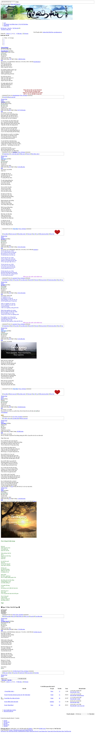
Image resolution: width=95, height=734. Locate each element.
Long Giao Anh (80, 705)
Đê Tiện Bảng (24, 24)
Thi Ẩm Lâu (3, 28)
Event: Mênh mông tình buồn (11, 701)
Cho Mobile (6, 24)
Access (11, 730)
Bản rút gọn (6, 724)
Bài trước (4, 680)
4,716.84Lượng (21, 629)
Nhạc (24, 731)
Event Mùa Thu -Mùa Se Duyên (12, 698)
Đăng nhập (13, 4)
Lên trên (5, 723)
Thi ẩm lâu (3, 731)
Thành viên (28, 731)
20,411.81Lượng (21, 247)
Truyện (36, 731)
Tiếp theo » (19, 33)
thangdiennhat (4, 51)
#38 (2, 432)
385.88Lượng (20, 431)
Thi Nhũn (3, 423)
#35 (2, 294)
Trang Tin (30, 730)
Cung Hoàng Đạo (43, 731)
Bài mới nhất (73, 692)
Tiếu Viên (17, 731)
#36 (2, 340)
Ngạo (2, 490)
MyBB (30, 728)
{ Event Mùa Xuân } (9, 691)
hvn (2, 399)
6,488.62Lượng (21, 59)
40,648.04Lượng (21, 407)
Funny (33, 731)
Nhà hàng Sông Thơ (61, 731)
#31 (2, 60)
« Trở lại (8, 33)
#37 (2, 408)
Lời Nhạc (54, 731)
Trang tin (13, 731)
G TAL (19, 24)
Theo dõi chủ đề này (8, 711)
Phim (21, 731)
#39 (2, 500)
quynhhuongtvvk (58, 32)
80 (59, 705)
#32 (2, 111)
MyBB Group (42, 728)
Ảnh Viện (8, 731)
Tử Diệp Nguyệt (5, 621)
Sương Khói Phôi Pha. (48, 32)
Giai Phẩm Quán (13, 24)
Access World (25, 730)
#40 (2, 630)
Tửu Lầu (9, 28)
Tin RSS (6, 726)
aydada (78, 699)
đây (12, 486)
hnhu (78, 702)
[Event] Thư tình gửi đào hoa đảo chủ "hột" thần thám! (17, 694)
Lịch (5, 23)
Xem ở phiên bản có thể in (10, 710)
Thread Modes (4, 47)
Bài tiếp (9, 680)
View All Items (23, 95)
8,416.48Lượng (21, 167)
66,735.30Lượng (21, 110)
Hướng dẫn (6, 25)
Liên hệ (5, 720)
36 (59, 698)
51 (59, 694)
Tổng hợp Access (17, 730)
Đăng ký (18, 4)
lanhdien (52, 701)
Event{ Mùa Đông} (9, 705)
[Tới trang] (25, 33)
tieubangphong (80, 695)
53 (59, 701)
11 (59, 691)
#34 (2, 248)
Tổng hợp (68, 731)
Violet (51, 694)
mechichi (3, 238)
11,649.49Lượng (21, 498)
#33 (2, 168)
